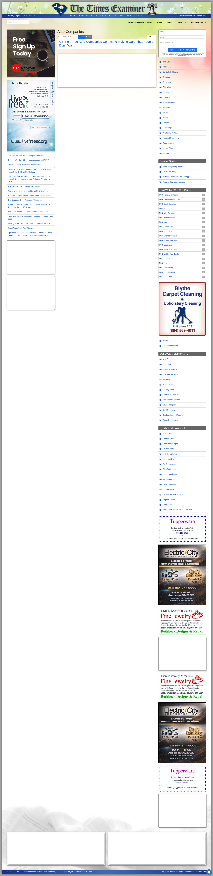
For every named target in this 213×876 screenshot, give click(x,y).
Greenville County (171, 240)
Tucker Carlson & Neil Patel (173, 494)
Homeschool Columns (171, 400)
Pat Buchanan (168, 464)
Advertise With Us (198, 22)
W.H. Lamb (168, 231)
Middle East (168, 227)
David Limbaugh (169, 484)
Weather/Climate (169, 133)
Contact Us (181, 22)
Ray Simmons (168, 385)
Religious (166, 77)
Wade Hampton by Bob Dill (173, 167)
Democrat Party (170, 259)
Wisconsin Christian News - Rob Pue (177, 510)
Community (167, 82)
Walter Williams (169, 434)
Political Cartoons (171, 195)
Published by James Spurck (174, 182)
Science (166, 123)
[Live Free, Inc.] (31, 115)
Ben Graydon (168, 379)
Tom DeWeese (168, 489)
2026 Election (169, 218)
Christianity (168, 268)
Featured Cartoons (170, 138)
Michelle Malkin (169, 454)
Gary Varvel (168, 209)
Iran (165, 222)
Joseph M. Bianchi (170, 369)
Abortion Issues (169, 153)
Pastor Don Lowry (170, 420)
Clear (88, 37)
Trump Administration (172, 199)
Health (165, 118)
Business (166, 107)
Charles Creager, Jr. (170, 374)
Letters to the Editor (170, 346)
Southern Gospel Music (172, 415)
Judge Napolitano (170, 474)
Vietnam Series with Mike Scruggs (176, 177)
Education (167, 87)
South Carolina (170, 204)
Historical (166, 97)
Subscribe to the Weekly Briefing (182, 50)
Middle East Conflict (171, 254)
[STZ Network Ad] (31, 53)
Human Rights (168, 148)
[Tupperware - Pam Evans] (182, 529)
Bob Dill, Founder (170, 341)
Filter (82, 37)
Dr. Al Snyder (168, 410)
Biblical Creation (170, 249)
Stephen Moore (169, 500)
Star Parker (167, 505)
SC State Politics (169, 72)
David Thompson (169, 405)
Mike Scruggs (169, 213)
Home (159, 22)
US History (168, 277)
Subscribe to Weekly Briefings (139, 22)
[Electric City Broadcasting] (182, 575)
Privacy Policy (177, 54)
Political (166, 67)
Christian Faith (169, 272)
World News (167, 143)
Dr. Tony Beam (168, 390)
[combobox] (18, 22)
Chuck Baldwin (169, 449)
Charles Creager (170, 236)
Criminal (166, 92)
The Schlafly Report (170, 444)
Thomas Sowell (169, 439)
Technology (167, 128)
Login (169, 22)
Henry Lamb (167, 459)
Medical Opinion (169, 479)
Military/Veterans (169, 102)
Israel (166, 263)
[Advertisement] (30, 257)
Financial (166, 113)
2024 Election (168, 62)
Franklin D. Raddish (170, 395)
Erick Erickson (168, 469)
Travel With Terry (169, 172)
